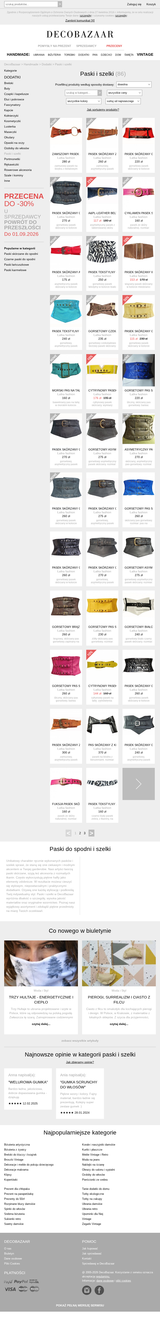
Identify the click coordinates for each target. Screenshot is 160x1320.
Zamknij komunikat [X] (80, 20)
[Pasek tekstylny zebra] (102, 784)
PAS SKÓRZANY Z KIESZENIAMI (110, 745)
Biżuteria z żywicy (15, 1149)
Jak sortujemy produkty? (103, 109)
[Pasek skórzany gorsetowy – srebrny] (138, 666)
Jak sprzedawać (92, 1253)
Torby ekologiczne (93, 1193)
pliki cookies (123, 1280)
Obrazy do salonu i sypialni (98, 1169)
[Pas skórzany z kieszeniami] (102, 725)
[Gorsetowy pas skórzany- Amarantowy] (66, 666)
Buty (7, 88)
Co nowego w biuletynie (80, 931)
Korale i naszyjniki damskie (98, 1144)
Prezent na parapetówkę (18, 1193)
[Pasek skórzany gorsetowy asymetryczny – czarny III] (138, 725)
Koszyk (151, 4)
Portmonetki (12, 159)
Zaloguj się (134, 4)
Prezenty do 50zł (14, 1198)
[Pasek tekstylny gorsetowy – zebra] (102, 252)
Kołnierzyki (11, 115)
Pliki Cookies (12, 1263)
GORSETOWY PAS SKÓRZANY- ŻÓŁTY (115, 626)
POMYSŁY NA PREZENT (54, 46)
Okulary (9, 137)
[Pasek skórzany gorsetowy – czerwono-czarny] (138, 134)
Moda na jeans (91, 1159)
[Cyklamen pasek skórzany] (138, 193)
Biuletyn (9, 1253)
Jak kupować (90, 1248)
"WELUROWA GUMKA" (28, 1082)
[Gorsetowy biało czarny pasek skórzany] (138, 607)
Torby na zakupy (92, 1198)
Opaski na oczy (14, 142)
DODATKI (83, 54)
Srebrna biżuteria (14, 1213)
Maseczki (10, 132)
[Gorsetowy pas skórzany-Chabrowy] (138, 370)
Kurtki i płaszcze (92, 1149)
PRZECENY (114, 46)
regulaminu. (103, 1276)
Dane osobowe (13, 1258)
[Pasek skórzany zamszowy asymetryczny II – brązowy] (66, 725)
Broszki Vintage (13, 1159)
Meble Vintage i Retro (95, 1154)
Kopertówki (11, 1179)
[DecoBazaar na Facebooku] (99, 1290)
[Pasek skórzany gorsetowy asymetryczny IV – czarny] (66, 429)
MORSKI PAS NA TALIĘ (67, 390)
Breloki (8, 83)
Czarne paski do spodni (19, 259)
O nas (7, 1248)
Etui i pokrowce (14, 99)
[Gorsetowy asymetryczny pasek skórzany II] (138, 547)
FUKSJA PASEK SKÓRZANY (71, 804)
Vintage (86, 1218)
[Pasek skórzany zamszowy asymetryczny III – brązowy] (102, 134)
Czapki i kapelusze (16, 94)
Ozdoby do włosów (16, 148)
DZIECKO (106, 54)
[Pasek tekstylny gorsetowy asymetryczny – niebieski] (66, 311)
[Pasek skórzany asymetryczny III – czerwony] (66, 252)
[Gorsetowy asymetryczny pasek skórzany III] (102, 429)
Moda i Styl (41, 990)
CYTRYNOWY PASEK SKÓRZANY (111, 390)
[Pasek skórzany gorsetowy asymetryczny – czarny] (102, 547)
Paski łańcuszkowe (16, 264)
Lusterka (10, 126)
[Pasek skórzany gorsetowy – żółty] (138, 311)
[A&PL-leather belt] (102, 193)
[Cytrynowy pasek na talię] (102, 666)
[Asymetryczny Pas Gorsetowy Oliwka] (138, 429)
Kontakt (86, 1258)
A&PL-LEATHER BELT (103, 213)
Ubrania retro (90, 1208)
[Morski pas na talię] (66, 370)
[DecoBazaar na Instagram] (86, 1290)
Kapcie (8, 110)
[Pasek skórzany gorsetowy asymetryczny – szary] (102, 488)
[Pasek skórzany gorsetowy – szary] (66, 488)
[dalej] (138, 784)
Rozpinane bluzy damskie (19, 1203)
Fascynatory (12, 104)
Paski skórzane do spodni (21, 253)
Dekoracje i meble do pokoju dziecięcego (29, 1164)
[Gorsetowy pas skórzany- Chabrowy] (138, 488)
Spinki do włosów (14, 1208)
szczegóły (85, 15)
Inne (7, 180)
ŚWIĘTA (129, 54)
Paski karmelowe (15, 270)
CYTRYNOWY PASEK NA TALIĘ (109, 686)
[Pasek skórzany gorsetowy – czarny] (66, 193)
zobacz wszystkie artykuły (80, 1040)
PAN (95, 54)
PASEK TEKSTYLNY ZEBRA (107, 804)
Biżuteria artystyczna (17, 1144)
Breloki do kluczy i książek (20, 1154)
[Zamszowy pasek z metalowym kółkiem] (66, 134)
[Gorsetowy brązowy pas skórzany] (66, 607)
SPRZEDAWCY (86, 46)
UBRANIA (39, 54)
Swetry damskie (14, 1223)
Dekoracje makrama (16, 1169)
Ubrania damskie (92, 1203)
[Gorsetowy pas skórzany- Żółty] (102, 607)
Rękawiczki (11, 164)
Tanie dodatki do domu (95, 1188)
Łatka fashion (66, 157)
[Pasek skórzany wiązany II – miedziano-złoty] (138, 252)
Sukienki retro (12, 1218)
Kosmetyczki (12, 121)
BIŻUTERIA (54, 54)
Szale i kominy (13, 175)
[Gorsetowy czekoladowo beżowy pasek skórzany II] (102, 311)
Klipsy (8, 1174)
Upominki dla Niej (92, 1213)
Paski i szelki (12, 153)
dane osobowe (105, 1280)
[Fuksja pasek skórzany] (66, 784)
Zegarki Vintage (91, 1223)
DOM (118, 54)
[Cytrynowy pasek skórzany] (102, 370)
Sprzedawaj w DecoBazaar (98, 1263)
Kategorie (10, 70)
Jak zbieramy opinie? (80, 1062)
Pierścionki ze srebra (95, 1179)
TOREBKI (69, 54)
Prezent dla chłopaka (17, 1188)
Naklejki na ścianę (93, 1164)
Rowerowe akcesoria (18, 170)
